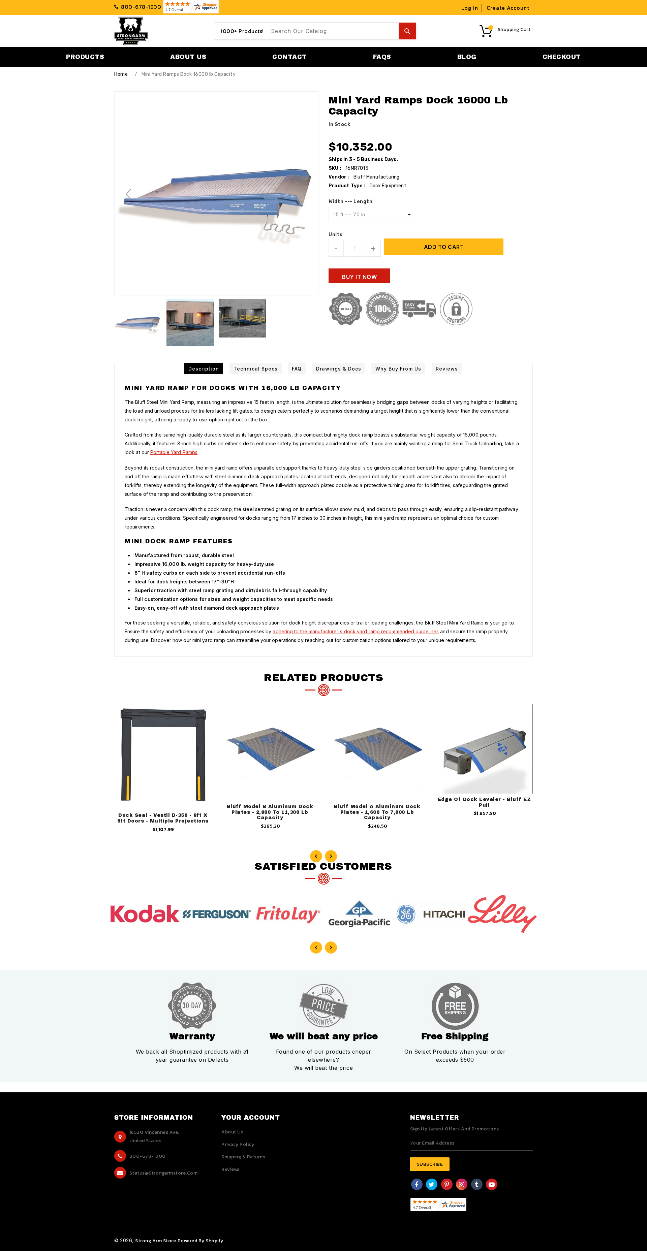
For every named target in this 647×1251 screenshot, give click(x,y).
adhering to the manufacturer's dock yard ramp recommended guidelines (356, 631)
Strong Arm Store (155, 1240)
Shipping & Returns (243, 1156)
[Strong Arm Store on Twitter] (432, 1185)
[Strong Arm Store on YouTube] (492, 1185)
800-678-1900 (147, 1156)
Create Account (508, 8)
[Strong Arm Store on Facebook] (417, 1185)
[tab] (203, 368)
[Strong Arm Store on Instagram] (461, 1185)
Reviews (230, 1169)
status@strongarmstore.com (163, 1173)
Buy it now (359, 277)
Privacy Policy (237, 1144)
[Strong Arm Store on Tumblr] (477, 1185)
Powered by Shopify (200, 1240)
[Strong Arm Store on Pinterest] (446, 1185)
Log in (469, 8)
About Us (232, 1131)
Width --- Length (350, 201)
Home (121, 74)
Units (336, 234)
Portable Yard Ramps (173, 452)
